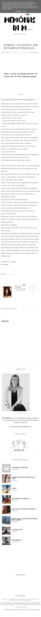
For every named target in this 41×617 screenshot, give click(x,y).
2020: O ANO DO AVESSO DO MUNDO (24, 509)
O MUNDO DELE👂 (17, 530)
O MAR (14, 488)
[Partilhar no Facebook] (7, 274)
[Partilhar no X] (9, 274)
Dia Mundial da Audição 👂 (21, 498)
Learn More (18, 11)
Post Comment (34, 52)
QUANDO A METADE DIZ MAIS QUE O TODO (23, 477)
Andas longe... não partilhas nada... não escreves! (25, 519)
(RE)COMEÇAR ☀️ (17, 540)
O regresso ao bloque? (20, 467)
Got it (25, 11)
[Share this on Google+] (11, 274)
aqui (35, 100)
